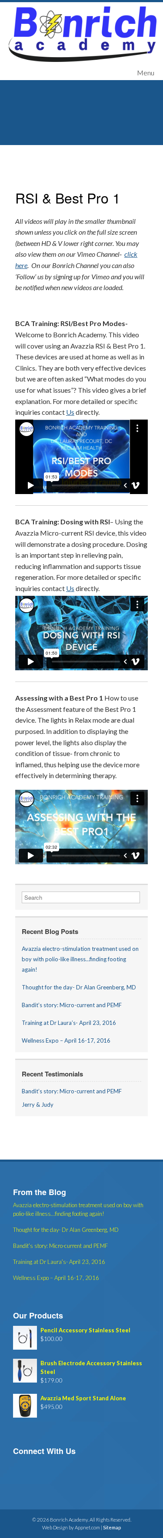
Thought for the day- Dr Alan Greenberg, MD (79, 987)
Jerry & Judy (37, 1104)
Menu (145, 72)
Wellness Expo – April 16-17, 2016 (66, 1040)
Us (70, 412)
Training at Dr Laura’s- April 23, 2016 (69, 1022)
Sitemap (112, 1527)
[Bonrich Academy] (82, 34)
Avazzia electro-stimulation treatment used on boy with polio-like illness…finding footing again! (80, 959)
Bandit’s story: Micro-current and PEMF (72, 1005)
